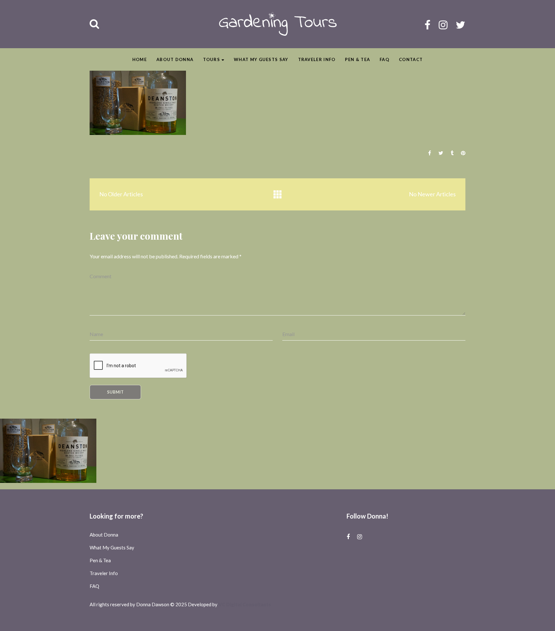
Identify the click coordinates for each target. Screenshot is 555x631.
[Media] (277, 194)
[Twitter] (460, 24)
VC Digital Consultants (244, 604)
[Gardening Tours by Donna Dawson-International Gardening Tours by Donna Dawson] (277, 24)
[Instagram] (443, 24)
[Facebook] (427, 24)
